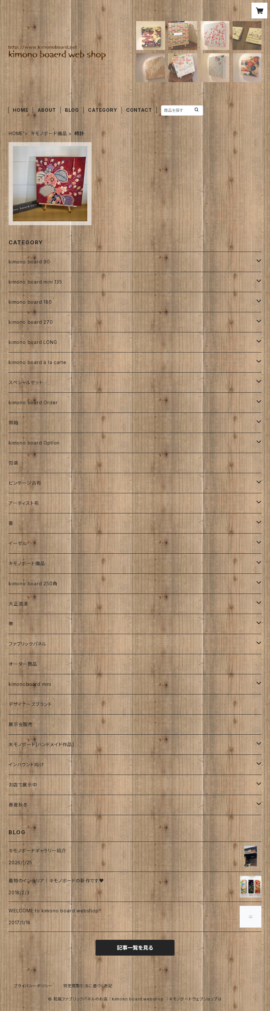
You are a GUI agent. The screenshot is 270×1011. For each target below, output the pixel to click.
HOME (20, 110)
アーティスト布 (24, 503)
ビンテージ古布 (25, 483)
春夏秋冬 (18, 805)
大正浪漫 (18, 603)
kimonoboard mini (30, 684)
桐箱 (13, 422)
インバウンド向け (26, 764)
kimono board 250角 (33, 583)
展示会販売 (21, 724)
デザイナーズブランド (30, 704)
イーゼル (18, 543)
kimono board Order (33, 402)
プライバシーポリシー (33, 985)
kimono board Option (34, 442)
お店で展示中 (23, 784)
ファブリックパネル (27, 644)
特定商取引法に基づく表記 (88, 985)
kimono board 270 (31, 322)
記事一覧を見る (135, 947)
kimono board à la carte (37, 362)
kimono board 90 (29, 261)
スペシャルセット (26, 382)
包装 (13, 463)
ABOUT (47, 110)
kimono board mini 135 (35, 282)
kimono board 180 (30, 302)
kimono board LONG (33, 342)
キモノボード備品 (49, 133)
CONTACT (139, 110)
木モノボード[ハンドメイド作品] (41, 744)
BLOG (72, 110)
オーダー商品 (23, 664)
